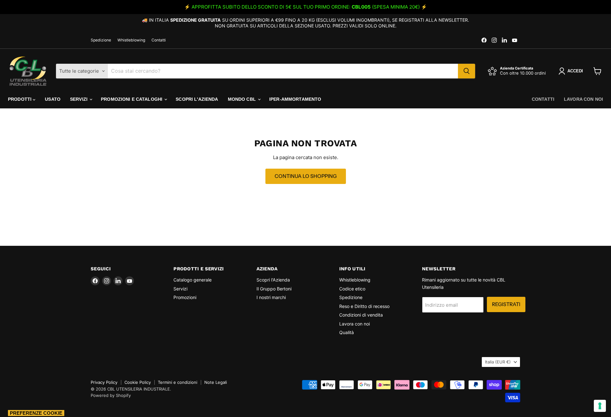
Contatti (158, 40)
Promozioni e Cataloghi (132, 99)
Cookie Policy (137, 382)
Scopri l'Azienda (197, 99)
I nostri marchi (271, 297)
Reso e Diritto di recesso (364, 306)
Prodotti (20, 99)
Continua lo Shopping (306, 176)
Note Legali (215, 382)
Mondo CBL (242, 99)
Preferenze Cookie (36, 413)
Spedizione (101, 40)
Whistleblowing (131, 40)
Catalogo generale (192, 279)
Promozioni (184, 297)
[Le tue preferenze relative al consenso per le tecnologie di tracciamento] (600, 406)
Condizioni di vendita (361, 315)
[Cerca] (466, 71)
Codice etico (352, 288)
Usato (52, 99)
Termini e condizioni (177, 382)
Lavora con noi (583, 99)
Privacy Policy (104, 382)
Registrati (506, 304)
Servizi (79, 99)
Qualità (346, 332)
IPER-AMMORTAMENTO (295, 99)
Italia (498, 361)
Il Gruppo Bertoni (273, 288)
